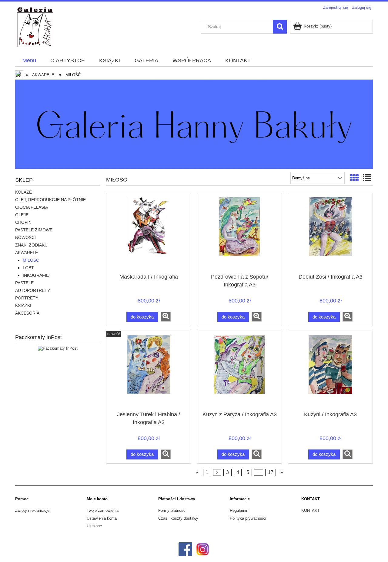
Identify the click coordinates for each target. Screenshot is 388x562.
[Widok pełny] (367, 178)
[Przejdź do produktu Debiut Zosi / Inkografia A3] (330, 235)
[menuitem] (29, 61)
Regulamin (239, 510)
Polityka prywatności (248, 518)
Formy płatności (172, 510)
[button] (166, 317)
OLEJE (21, 214)
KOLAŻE (23, 192)
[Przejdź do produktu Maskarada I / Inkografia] (148, 235)
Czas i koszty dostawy (178, 518)
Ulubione (94, 526)
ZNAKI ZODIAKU (31, 245)
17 (270, 472)
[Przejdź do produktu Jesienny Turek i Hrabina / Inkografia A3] (148, 372)
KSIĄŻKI (23, 305)
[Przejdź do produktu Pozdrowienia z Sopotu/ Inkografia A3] (239, 235)
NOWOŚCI (25, 237)
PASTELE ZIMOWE (33, 229)
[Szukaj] (280, 27)
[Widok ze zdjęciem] (354, 178)
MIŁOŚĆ (31, 260)
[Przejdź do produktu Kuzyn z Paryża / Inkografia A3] (239, 372)
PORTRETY (26, 298)
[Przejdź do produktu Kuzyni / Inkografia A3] (330, 372)
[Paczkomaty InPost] (58, 348)
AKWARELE (26, 252)
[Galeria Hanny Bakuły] (194, 123)
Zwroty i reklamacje (32, 510)
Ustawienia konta (102, 518)
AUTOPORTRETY (32, 290)
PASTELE (24, 282)
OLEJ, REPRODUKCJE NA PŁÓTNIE (50, 199)
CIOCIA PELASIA (31, 207)
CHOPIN (23, 222)
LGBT (28, 267)
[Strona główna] (35, 33)
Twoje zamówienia (103, 510)
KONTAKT (310, 510)
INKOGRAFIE (36, 275)
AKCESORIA (27, 313)
